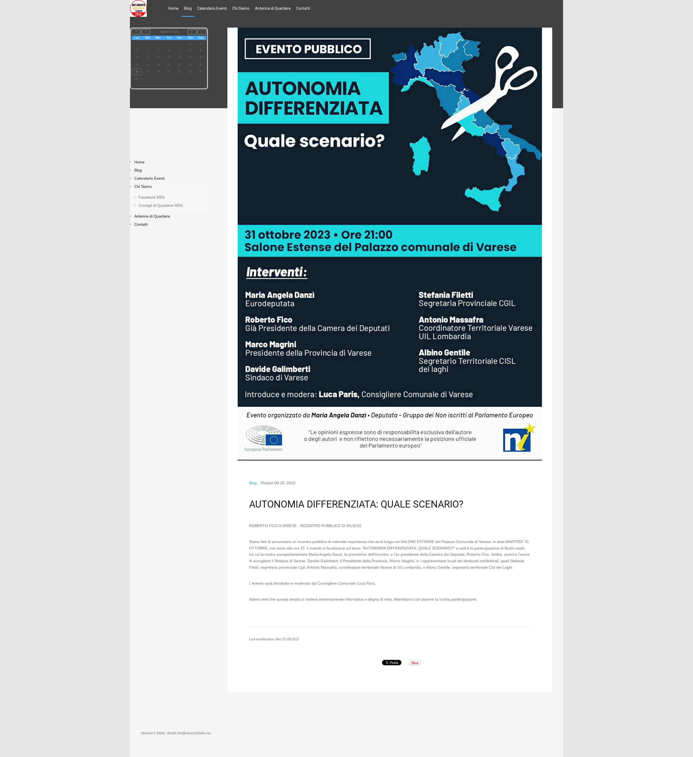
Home (173, 8)
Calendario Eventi (212, 8)
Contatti (303, 8)
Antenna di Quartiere (273, 8)
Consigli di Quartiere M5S (160, 205)
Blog (188, 8)
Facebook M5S (152, 197)
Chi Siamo (241, 8)
